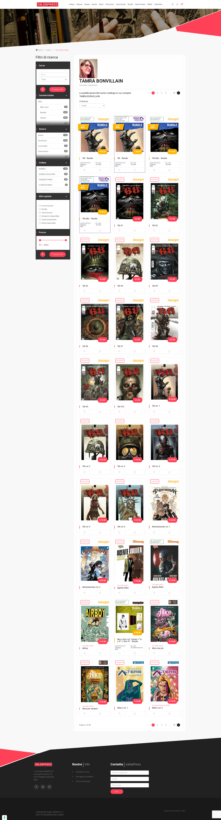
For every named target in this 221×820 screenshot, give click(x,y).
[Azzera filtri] (42, 89)
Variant (53, 118)
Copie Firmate (140, 4)
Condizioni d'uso (82, 772)
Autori (101, 4)
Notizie (94, 4)
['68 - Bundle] (95, 144)
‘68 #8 (155, 346)
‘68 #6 (85, 346)
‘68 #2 (155, 225)
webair (183, 811)
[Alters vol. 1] (130, 687)
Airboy (85, 648)
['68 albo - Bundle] (164, 144)
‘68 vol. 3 (121, 466)
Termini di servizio (82, 781)
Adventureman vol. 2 (91, 587)
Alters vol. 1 (122, 708)
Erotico (52, 157)
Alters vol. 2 (157, 708)
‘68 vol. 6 (121, 526)
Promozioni (110, 4)
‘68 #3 (85, 286)
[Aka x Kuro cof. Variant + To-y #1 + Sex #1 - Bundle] (130, 627)
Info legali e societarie (84, 777)
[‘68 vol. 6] (130, 506)
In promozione (47, 206)
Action (52, 135)
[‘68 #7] (130, 325)
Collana (42, 162)
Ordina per (83, 101)
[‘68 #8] (164, 325)
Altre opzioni (45, 196)
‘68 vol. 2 (86, 466)
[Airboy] (95, 627)
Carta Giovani (121, 4)
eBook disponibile (49, 223)
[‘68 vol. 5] (95, 506)
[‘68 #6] (95, 325)
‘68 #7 (120, 346)
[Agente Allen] (130, 566)
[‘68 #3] (95, 264)
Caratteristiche (46, 95)
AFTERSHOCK (43, 190)
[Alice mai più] (164, 627)
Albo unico (53, 107)
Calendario (158, 4)
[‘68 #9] (95, 385)
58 (174, 93)
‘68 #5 (155, 286)
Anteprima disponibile (50, 216)
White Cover (53, 123)
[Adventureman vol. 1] (164, 506)
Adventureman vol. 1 (161, 526)
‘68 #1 (120, 225)
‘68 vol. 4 (156, 466)
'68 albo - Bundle (159, 158)
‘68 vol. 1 (156, 406)
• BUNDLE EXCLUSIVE (52, 174)
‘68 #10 (120, 406)
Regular (53, 112)
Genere (87, 4)
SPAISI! (149, 4)
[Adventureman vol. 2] (95, 566)
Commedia (52, 146)
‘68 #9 (85, 406)
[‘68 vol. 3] (130, 445)
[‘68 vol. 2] (95, 445)
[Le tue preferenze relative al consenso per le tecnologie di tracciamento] (4, 817)
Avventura (52, 140)
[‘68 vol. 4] (164, 445)
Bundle (130, 4)
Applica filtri (58, 89)
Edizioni (79, 4)
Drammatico (52, 151)
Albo (40, 102)
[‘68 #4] (130, 264)
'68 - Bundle (87, 158)
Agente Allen (123, 588)
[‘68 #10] (130, 385)
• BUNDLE (52, 169)
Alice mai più (157, 648)
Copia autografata (49, 220)
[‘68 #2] (164, 204)
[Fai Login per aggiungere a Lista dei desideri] (84, 170)
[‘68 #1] (130, 204)
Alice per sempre (90, 708)
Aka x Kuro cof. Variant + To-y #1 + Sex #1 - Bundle (129, 640)
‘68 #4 (120, 286)
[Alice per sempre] (95, 687)
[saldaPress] (47, 4)
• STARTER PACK (52, 185)
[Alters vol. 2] (164, 687)
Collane (71, 4)
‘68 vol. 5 (86, 526)
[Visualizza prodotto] (100, 170)
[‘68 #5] (164, 264)
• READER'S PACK (52, 179)
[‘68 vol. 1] (164, 385)
